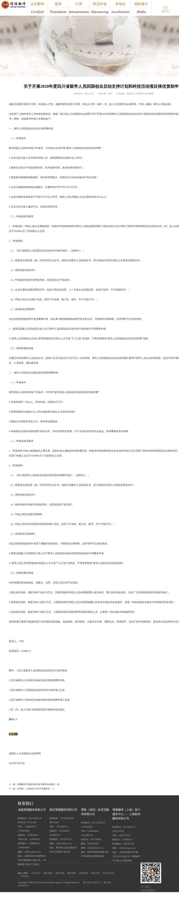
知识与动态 (108, 873)
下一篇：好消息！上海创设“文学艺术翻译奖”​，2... (32, 788)
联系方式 (36, 873)
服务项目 (48, 873)
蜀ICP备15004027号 (92, 882)
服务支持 (95, 873)
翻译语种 (71, 873)
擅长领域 (59, 873)
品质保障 (83, 873)
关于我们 (24, 876)
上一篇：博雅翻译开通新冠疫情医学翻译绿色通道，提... (35, 784)
